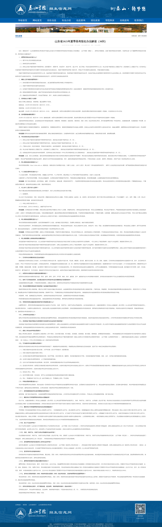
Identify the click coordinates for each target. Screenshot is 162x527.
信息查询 (80, 20)
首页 (139, 36)
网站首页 (37, 20)
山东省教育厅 (33, 504)
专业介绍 (66, 20)
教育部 (25, 504)
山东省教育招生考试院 (45, 504)
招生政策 (95, 20)
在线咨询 (124, 20)
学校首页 (22, 20)
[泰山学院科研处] (43, 14)
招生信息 (51, 20)
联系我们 (138, 20)
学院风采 (109, 20)
